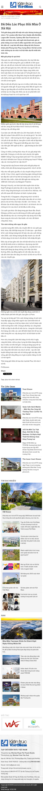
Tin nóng (18, 16)
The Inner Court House (31, 459)
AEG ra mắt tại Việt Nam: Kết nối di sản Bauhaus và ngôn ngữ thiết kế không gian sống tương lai (31, 434)
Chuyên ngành (10, 16)
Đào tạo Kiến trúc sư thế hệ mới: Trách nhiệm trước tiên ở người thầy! (30, 566)
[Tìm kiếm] (40, 7)
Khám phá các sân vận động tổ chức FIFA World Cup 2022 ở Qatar (30, 685)
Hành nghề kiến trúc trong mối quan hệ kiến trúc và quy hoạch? (30, 552)
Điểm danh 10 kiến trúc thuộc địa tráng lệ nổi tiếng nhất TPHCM (30, 671)
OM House (6, 512)
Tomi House (27, 389)
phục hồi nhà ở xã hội (12, 379)
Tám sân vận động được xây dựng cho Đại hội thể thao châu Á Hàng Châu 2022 (30, 658)
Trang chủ (3, 16)
